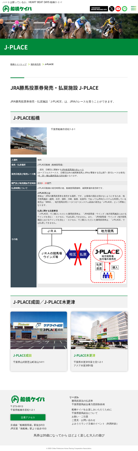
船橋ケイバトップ (18, 64)
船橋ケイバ (17, 8)
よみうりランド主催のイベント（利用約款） (95, 423)
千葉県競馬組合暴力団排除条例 (88, 404)
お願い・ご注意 (80, 416)
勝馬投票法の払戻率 (82, 400)
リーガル (74, 397)
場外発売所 (36, 64)
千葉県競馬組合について (85, 413)
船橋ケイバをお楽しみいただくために (92, 409)
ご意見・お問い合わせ (83, 420)
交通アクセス (28, 417)
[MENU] (132, 8)
